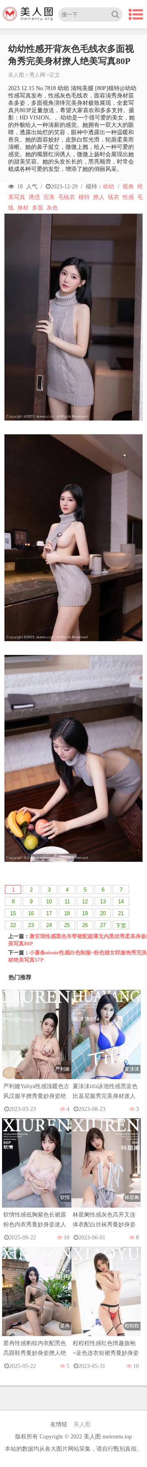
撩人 (99, 197)
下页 (121, 926)
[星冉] (36, 1299)
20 (103, 913)
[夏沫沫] (106, 1042)
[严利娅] (36, 1042)
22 (13, 925)
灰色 (52, 208)
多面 (37, 208)
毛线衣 (66, 197)
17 (49, 913)
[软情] (36, 1171)
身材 (23, 208)
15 (13, 913)
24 (49, 925)
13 (103, 901)
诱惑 (34, 197)
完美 (49, 197)
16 (31, 913)
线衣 (113, 197)
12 (85, 901)
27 (103, 925)
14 (121, 901)
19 (85, 913)
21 (121, 913)
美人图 (16, 75)
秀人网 (37, 75)
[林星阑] (106, 1171)
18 (67, 913)
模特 (84, 197)
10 (49, 901)
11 (67, 901)
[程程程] (106, 1299)
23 (31, 925)
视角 (128, 187)
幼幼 (108, 187)
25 (67, 925)
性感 (128, 197)
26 (85, 925)
